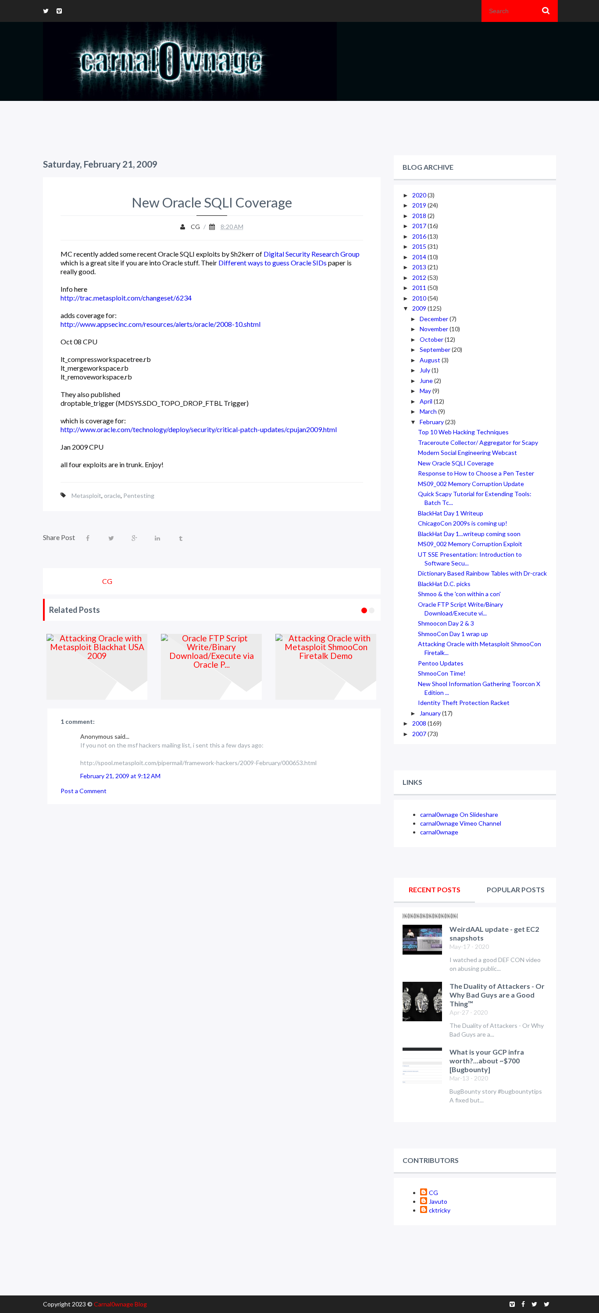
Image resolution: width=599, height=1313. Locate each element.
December (434, 318)
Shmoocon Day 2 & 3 (446, 623)
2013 (420, 267)
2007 (420, 733)
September (436, 349)
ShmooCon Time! (442, 673)
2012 (420, 277)
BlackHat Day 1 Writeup (450, 513)
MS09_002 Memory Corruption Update (471, 483)
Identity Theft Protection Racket (464, 702)
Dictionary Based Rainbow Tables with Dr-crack (482, 573)
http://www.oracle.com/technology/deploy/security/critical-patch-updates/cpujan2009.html (199, 429)
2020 (420, 195)
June (427, 380)
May (426, 390)
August (431, 360)
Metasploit (86, 495)
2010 (420, 298)
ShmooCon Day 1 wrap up (453, 633)
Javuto (438, 1201)
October (432, 339)
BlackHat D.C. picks (444, 583)
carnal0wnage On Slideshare (459, 814)
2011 (420, 287)
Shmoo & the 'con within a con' (459, 593)
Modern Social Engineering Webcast (467, 452)
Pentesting (138, 495)
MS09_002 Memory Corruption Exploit (470, 543)
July (425, 370)
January (431, 713)
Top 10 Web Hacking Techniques (463, 432)
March (429, 411)
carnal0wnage (439, 832)
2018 (420, 215)
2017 (420, 225)
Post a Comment (84, 790)
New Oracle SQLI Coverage (456, 463)
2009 (420, 308)
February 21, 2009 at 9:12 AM (120, 776)
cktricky (439, 1210)
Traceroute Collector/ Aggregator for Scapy (478, 442)
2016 (420, 236)
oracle (112, 495)
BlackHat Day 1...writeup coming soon (469, 533)
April (427, 401)
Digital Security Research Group (312, 254)
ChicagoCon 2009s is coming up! (462, 523)
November (434, 329)
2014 (420, 257)
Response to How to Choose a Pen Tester (476, 473)
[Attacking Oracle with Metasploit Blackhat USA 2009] (97, 667)
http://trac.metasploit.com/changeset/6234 (126, 297)
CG (433, 1192)
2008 (420, 723)
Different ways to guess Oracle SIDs (272, 262)
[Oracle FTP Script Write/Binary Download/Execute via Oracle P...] (211, 667)
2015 (420, 246)
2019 (420, 205)
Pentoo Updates (441, 663)
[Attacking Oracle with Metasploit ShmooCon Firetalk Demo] (326, 667)
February (432, 422)
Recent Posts (434, 889)
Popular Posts (516, 889)
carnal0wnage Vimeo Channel (460, 823)
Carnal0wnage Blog (120, 1304)
